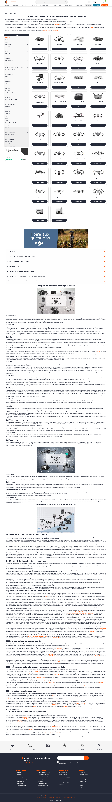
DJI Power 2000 (47, 732)
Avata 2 (98, 64)
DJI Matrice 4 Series (19, 721)
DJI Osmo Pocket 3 (84, 685)
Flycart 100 (79, 178)
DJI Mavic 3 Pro (57, 674)
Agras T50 (79, 197)
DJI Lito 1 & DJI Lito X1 (84, 778)
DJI (54, 24)
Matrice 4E (59, 140)
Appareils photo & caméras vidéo (25, 778)
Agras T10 (98, 178)
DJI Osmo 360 (24, 725)
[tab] (56, 251)
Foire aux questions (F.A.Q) (44, 772)
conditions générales (70, 762)
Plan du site (29, 795)
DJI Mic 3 (31, 729)
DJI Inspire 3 (29, 673)
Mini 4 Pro (78, 64)
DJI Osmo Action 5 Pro (81, 703)
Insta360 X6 (82, 772)
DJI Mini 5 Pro (82, 26)
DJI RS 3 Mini (45, 680)
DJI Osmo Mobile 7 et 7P (56, 726)
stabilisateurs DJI (46, 30)
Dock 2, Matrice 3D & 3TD (40, 216)
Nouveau (96, 5)
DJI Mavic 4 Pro (25, 717)
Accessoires (79, 5)
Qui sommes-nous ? (63, 772)
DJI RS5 (81, 785)
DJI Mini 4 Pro (51, 682)
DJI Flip (19, 720)
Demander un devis (42, 783)
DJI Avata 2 (54, 695)
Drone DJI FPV (78, 121)
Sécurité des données (43, 785)
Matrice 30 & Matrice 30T (79, 159)
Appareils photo (44, 5)
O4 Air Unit (40, 83)
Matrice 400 (98, 159)
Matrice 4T (79, 140)
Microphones (68, 5)
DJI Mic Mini (65, 706)
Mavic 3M (59, 159)
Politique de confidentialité (53, 795)
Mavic (56, 24)
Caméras (34, 5)
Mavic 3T (39, 159)
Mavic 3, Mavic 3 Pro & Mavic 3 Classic (40, 102)
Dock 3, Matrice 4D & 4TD (59, 216)
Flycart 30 (59, 178)
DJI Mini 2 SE (37, 671)
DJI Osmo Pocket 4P (84, 774)
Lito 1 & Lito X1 (78, 45)
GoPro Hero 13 (83, 779)
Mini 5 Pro (59, 45)
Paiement (40, 781)
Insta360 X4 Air (83, 781)
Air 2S (39, 140)
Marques (88, 5)
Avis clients (61, 784)
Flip (98, 83)
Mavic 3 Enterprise (98, 140)
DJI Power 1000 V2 (56, 732)
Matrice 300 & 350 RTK (40, 178)
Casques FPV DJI (98, 102)
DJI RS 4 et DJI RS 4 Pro (57, 704)
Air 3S (59, 64)
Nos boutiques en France (64, 776)
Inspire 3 (40, 121)
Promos (104, 5)
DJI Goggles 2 (97, 655)
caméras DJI (55, 30)
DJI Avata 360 (95, 26)
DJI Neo (46, 697)
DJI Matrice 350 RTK (40, 677)
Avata (59, 121)
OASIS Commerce (59, 800)
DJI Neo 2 (92, 27)
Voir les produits (40, 49)
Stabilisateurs (57, 5)
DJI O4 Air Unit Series (17, 723)
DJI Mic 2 (35, 706)
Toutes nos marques (22, 787)
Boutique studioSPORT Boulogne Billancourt (66, 778)
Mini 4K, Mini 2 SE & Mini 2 (59, 102)
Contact (40, 778)
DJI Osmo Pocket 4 (84, 776)
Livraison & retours (42, 779)
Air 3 (98, 121)
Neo (79, 83)
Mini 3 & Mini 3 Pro (59, 83)
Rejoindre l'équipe (63, 774)
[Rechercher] (66, 2)
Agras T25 (40, 197)
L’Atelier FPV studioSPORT (64, 781)
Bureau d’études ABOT (64, 782)
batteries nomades (43, 708)
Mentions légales (39, 795)
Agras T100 (98, 197)
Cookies (65, 795)
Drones (7, 5)
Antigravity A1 (83, 787)
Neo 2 (39, 45)
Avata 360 (98, 45)
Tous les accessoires (22, 785)
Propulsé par (52, 800)
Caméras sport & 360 (22, 779)
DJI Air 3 (25, 26)
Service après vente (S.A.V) (44, 776)
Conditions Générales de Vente (78, 795)
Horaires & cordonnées (43, 774)
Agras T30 (59, 197)
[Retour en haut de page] (110, 560)
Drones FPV (25, 5)
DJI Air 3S (8, 698)
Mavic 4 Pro (40, 64)
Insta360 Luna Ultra (84, 789)
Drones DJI (16, 5)
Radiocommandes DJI (79, 102)
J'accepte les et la (71, 762)
